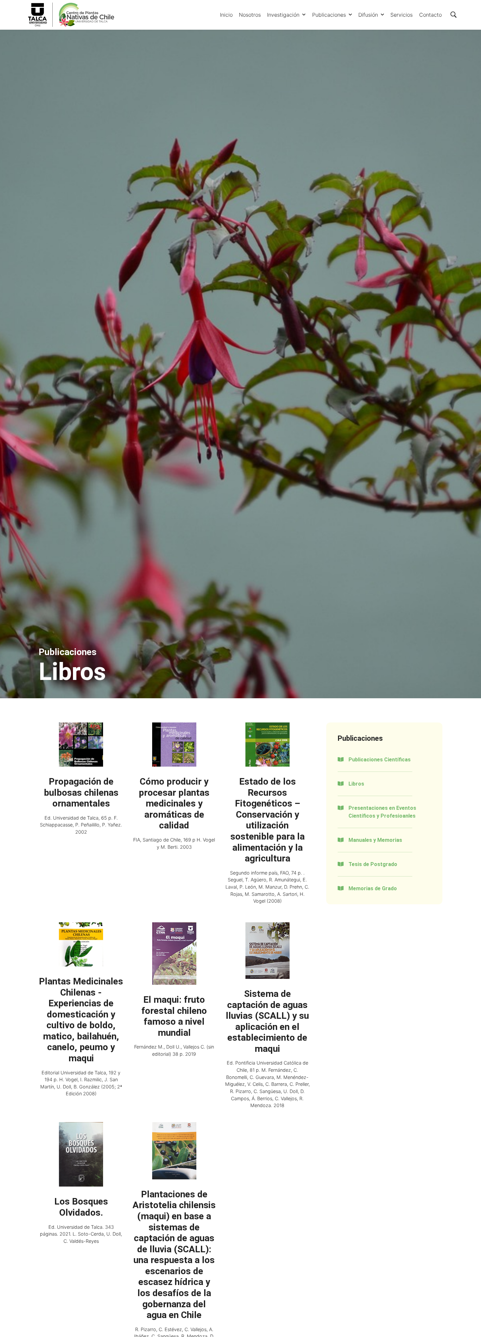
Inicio (226, 14)
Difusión (368, 14)
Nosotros (250, 14)
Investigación (283, 14)
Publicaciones (329, 14)
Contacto (430, 14)
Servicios (401, 14)
